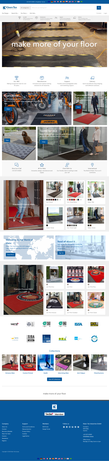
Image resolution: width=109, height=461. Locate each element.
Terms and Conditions (28, 427)
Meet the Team (6, 434)
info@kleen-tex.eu (40, 2)
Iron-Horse (49, 202)
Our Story (24, 13)
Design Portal (46, 429)
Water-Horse (91, 228)
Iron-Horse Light (72, 228)
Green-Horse (50, 228)
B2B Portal (45, 427)
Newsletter (5, 438)
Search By (14, 13)
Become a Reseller (7, 431)
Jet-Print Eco (50, 287)
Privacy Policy (26, 431)
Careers (4, 436)
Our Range (5, 13)
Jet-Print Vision (92, 312)
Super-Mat (91, 202)
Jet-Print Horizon (51, 312)
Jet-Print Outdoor (72, 312)
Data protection (26, 429)
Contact (98, 13)
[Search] (99, 8)
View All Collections (54, 379)
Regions (4, 440)
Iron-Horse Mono (72, 202)
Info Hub (32, 13)
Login (105, 13)
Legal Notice (25, 436)
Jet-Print (69, 287)
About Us (4, 427)
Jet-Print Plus (92, 287)
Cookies (24, 434)
